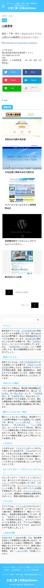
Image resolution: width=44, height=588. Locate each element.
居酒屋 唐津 (7, 537)
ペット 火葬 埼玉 (23, 422)
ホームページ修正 (24, 567)
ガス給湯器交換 (28, 330)
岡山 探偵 (18, 393)
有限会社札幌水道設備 (15, 139)
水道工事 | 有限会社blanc (22, 8)
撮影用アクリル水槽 (16, 517)
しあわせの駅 (21, 551)
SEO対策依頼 (16, 570)
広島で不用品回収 (27, 362)
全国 (5, 100)
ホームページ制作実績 (31, 570)
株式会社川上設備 (13, 277)
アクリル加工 (21, 506)
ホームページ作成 (9, 567)
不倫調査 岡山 (18, 396)
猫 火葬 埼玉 (19, 425)
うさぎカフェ (21, 448)
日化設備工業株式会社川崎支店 (19, 172)
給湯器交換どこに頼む (19, 346)
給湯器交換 (30, 338)
